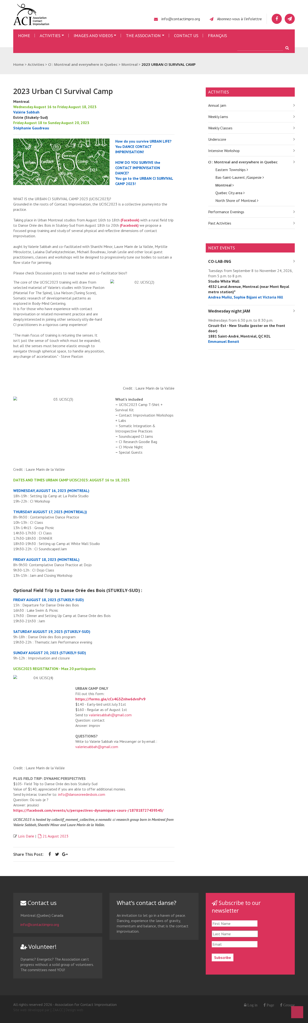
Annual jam (217, 105)
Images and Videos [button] (93, 35)
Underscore (217, 139)
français (217, 35)
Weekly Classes (220, 128)
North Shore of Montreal (236, 200)
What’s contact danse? (146, 903)
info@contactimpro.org (180, 18)
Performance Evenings (226, 211)
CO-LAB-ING (219, 261)
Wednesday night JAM (229, 311)
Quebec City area (229, 192)
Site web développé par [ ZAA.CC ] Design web (48, 1010)
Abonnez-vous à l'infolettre (239, 18)
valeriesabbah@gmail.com (110, 714)
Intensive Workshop (224, 150)
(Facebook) (130, 220)
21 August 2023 (56, 836)
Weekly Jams (218, 116)
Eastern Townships (231, 169)
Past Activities (219, 223)
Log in (252, 1005)
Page (270, 1005)
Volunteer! (42, 946)
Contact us (186, 35)
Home (24, 35)
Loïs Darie (26, 836)
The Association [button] (143, 35)
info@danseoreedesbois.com (81, 794)
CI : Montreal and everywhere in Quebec (243, 161)
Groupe (288, 1005)
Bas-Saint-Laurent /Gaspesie (239, 177)
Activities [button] (50, 35)
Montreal (223, 185)
